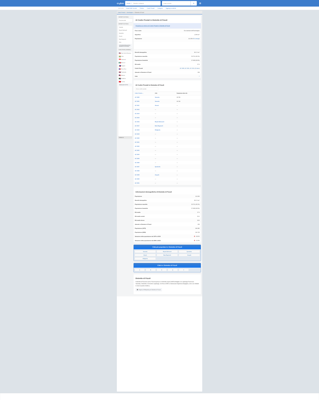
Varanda (121, 27)
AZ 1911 (192, 68)
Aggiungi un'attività (171, 8)
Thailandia (122, 72)
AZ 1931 (137, 183)
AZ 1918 (137, 130)
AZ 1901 (187, 68)
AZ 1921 (137, 142)
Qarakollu (121, 33)
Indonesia (122, 59)
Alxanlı (120, 36)
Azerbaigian (130, 12)
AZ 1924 (137, 154)
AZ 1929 (137, 175)
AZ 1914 (137, 113)
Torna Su (121, 137)
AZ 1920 (137, 138)
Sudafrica (122, 78)
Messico (122, 63)
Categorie (160, 8)
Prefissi (142, 8)
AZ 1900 (182, 68)
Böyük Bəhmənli (123, 30)
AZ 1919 (137, 134)
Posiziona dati (122, 20)
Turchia (122, 82)
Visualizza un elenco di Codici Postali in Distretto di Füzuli (153, 26)
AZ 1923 (137, 150)
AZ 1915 (137, 117)
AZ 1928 (137, 170)
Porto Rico (122, 69)
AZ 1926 (137, 162)
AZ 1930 (137, 179)
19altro (197, 68)
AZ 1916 (137, 121)
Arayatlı (157, 175)
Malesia (122, 75)
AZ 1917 (137, 125)
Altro (120, 42)
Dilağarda (157, 130)
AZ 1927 (137, 166)
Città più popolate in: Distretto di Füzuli (124, 46)
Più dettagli (196, 38)
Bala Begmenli (122, 39)
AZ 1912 (137, 109)
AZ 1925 (137, 158)
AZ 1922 (137, 146)
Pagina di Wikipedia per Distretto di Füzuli (150, 289)
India (121, 56)
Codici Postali (150, 8)
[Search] (194, 3)
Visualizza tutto (123, 84)
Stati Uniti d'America (125, 53)
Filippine (122, 66)
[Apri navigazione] (200, 3)
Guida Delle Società (131, 8)
